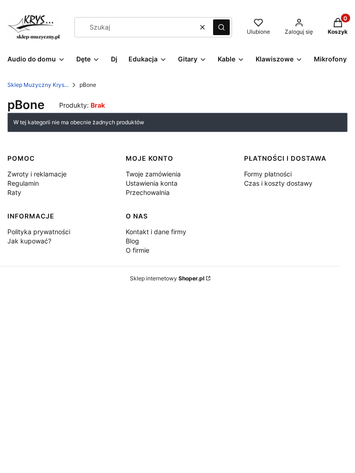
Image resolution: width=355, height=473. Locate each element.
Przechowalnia (148, 192)
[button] (221, 27)
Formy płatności (268, 174)
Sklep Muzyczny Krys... (37, 84)
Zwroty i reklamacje (37, 174)
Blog (132, 241)
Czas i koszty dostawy (278, 183)
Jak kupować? (29, 241)
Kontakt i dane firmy (156, 232)
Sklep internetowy (167, 278)
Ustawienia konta (152, 183)
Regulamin (23, 183)
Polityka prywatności (38, 232)
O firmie (137, 250)
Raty (14, 192)
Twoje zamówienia (153, 174)
